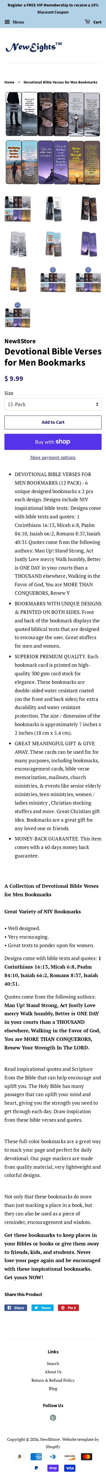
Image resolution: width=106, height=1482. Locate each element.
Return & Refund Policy (53, 1380)
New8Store (50, 1439)
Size (9, 393)
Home (9, 82)
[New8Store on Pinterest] (53, 1418)
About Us (53, 1371)
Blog (53, 1388)
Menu (17, 22)
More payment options (53, 457)
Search (53, 1363)
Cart (97, 22)
